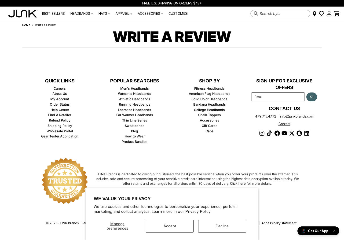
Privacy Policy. (198, 211)
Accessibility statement (279, 223)
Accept (169, 226)
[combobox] (280, 13)
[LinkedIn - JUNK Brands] (307, 133)
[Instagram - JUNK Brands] (262, 133)
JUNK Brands (69, 223)
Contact (284, 124)
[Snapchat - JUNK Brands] (299, 133)
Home (26, 25)
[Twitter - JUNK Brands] (292, 133)
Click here (238, 183)
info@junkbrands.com (297, 116)
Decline (222, 226)
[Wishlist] (321, 13)
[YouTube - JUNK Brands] (284, 133)
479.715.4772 (265, 116)
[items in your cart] (336, 13)
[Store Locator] (314, 13)
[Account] (329, 13)
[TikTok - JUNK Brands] (269, 133)
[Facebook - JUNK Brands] (277, 133)
